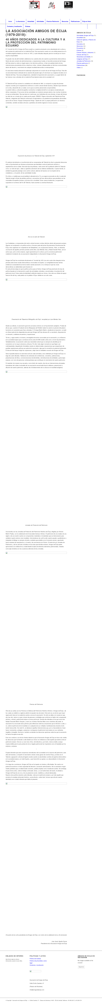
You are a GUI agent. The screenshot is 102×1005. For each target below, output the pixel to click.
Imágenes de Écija (82, 59)
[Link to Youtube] (91, 9)
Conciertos (80, 44)
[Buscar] (91, 26)
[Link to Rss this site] (76, 9)
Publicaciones (81, 65)
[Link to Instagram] (82, 9)
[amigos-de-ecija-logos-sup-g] (51, 9)
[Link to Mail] (85, 9)
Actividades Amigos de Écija (85, 35)
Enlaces (79, 50)
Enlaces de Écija (81, 55)
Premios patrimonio (82, 63)
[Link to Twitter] (88, 9)
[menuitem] (10, 21)
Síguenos (81, 967)
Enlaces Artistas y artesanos (85, 52)
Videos (79, 67)
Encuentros (80, 48)
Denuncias (80, 46)
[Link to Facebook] (79, 9)
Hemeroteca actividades (84, 57)
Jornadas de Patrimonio (83, 61)
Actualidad (80, 37)
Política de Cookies (35, 959)
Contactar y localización (37, 965)
